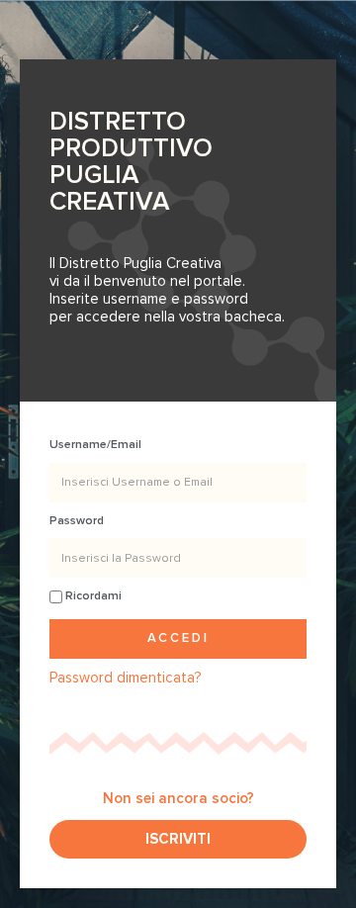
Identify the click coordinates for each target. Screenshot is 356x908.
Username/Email (95, 444)
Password (76, 520)
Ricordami (92, 596)
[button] (178, 839)
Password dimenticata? (125, 677)
